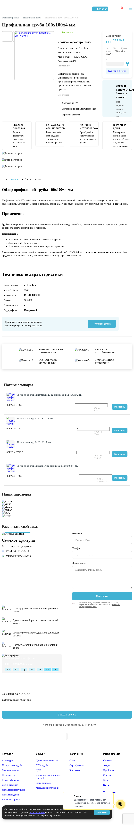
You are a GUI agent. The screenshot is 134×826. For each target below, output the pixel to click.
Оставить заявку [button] (102, 323)
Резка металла (43, 783)
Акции (106, 765)
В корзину (119, 407)
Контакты (74, 770)
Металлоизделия (10, 794)
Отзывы (107, 760)
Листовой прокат (11, 799)
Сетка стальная (10, 785)
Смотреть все (64, 65)
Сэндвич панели (10, 770)
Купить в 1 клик (117, 71)
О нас (72, 760)
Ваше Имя (78, 533)
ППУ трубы (42, 765)
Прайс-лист (109, 770)
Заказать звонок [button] (67, 714)
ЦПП (38, 770)
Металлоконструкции (13, 789)
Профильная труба (12, 765)
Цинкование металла (47, 760)
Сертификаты (76, 765)
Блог (105, 780)
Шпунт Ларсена (10, 780)
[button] (129, 9)
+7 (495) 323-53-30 (32, 325)
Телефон (77, 548)
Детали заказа (79, 563)
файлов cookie (37, 812)
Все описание (64, 95)
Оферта (107, 775)
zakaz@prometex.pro (18, 555)
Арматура (7, 760)
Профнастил (8, 775)
